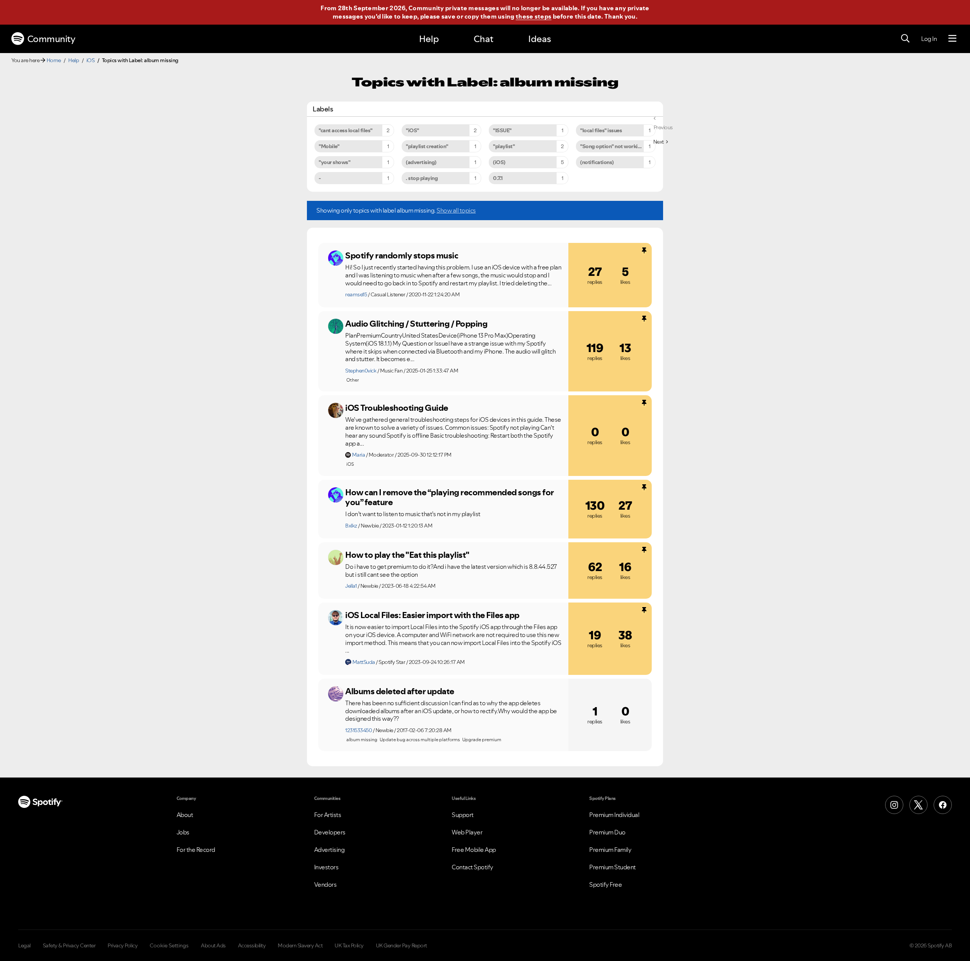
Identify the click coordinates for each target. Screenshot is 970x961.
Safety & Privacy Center (69, 945)
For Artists (327, 815)
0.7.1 (498, 178)
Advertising (329, 849)
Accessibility (252, 945)
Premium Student (612, 867)
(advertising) (421, 162)
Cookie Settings (169, 945)
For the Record (196, 849)
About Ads (213, 945)
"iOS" (412, 130)
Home (54, 60)
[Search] (905, 39)
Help (429, 39)
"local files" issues (601, 130)
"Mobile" (329, 146)
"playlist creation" (427, 146)
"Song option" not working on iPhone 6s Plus (618, 146)
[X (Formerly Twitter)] (918, 805)
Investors (326, 867)
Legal (24, 945)
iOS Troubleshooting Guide (396, 408)
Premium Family (610, 849)
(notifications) (597, 162)
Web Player (467, 832)
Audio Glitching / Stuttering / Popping (416, 324)
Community (51, 39)
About (185, 815)
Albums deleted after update (399, 691)
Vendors (325, 884)
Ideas (539, 39)
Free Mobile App (474, 849)
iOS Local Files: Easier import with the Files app (432, 615)
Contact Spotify (472, 867)
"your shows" (334, 162)
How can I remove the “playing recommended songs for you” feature (449, 497)
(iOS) (499, 162)
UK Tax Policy (349, 945)
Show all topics (456, 210)
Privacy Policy (123, 945)
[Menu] (952, 38)
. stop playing (422, 178)
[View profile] (335, 258)
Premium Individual (614, 815)
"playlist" (504, 146)
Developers (330, 832)
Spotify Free (605, 884)
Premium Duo (607, 832)
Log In (929, 38)
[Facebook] (943, 805)
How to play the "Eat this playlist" (407, 555)
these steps (533, 16)
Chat (483, 39)
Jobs (183, 832)
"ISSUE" (502, 130)
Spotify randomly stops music (401, 255)
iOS (90, 60)
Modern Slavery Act (300, 945)
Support (463, 815)
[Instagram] (894, 805)
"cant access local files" (345, 130)
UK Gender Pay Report (401, 945)
